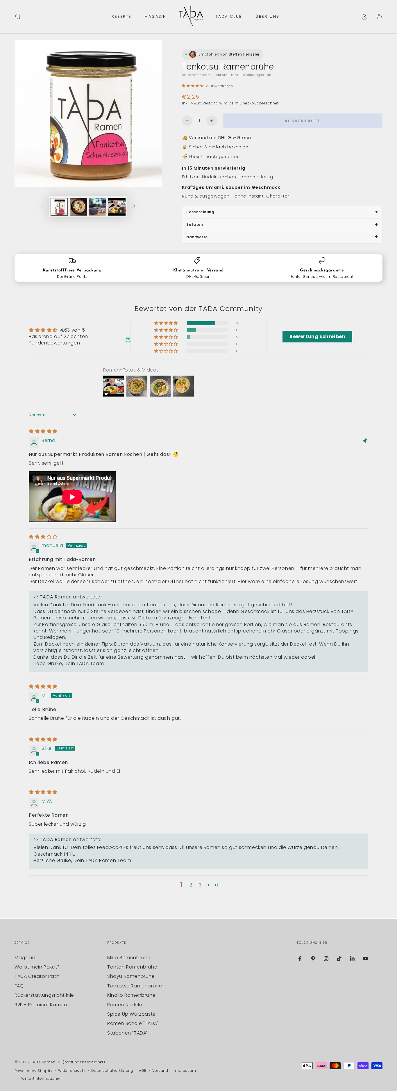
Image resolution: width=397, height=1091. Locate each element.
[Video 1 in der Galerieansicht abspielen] (117, 207)
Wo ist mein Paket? (37, 967)
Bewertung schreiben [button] (317, 336)
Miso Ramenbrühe (129, 957)
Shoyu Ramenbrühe (131, 976)
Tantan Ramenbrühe (132, 967)
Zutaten (194, 224)
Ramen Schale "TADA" (133, 1023)
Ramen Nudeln (124, 1004)
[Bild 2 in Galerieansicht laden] (78, 207)
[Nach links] (42, 206)
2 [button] (190, 885)
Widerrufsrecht (71, 1070)
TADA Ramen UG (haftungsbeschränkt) (68, 1062)
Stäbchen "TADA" (127, 1033)
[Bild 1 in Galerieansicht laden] (59, 207)
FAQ (19, 985)
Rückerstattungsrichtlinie (44, 995)
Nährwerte (197, 236)
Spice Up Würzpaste (131, 1014)
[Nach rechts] (133, 206)
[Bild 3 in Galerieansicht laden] (97, 207)
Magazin (25, 957)
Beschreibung (200, 211)
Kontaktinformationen (41, 1078)
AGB (143, 1070)
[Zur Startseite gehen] (191, 16)
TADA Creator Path (37, 976)
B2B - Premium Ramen (41, 1004)
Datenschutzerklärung (112, 1070)
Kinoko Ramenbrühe (131, 995)
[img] (43, 431)
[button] (17, 16)
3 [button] (200, 885)
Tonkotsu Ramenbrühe (134, 985)
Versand (211, 103)
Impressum (185, 1070)
